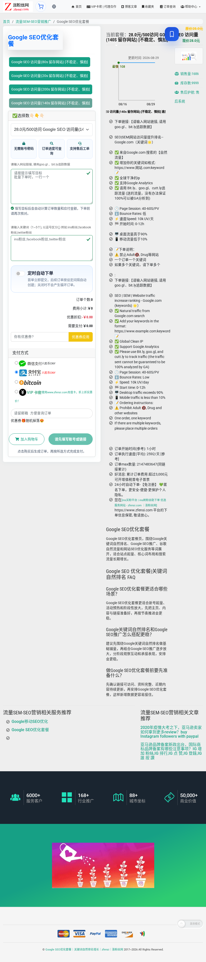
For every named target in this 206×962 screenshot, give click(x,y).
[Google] (18, 6)
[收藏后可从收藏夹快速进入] (172, 34)
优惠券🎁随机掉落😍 (27, 421)
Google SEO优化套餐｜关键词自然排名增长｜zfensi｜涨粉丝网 (84, 949)
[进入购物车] (40, 6)
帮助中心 (191, 7)
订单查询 (169, 7)
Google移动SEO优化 (30, 721)
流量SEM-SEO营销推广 (33, 22)
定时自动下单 (40, 273)
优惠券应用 (80, 337)
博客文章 (130, 7)
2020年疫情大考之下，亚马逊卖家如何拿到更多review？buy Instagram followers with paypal (171, 732)
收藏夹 (149, 7)
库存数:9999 (189, 83)
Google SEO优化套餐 (30, 729)
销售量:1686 (189, 74)
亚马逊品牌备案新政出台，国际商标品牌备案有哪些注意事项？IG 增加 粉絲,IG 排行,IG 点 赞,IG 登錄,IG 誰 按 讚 (171, 751)
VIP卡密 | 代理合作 (103, 7)
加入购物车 (29, 439)
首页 (78, 7)
